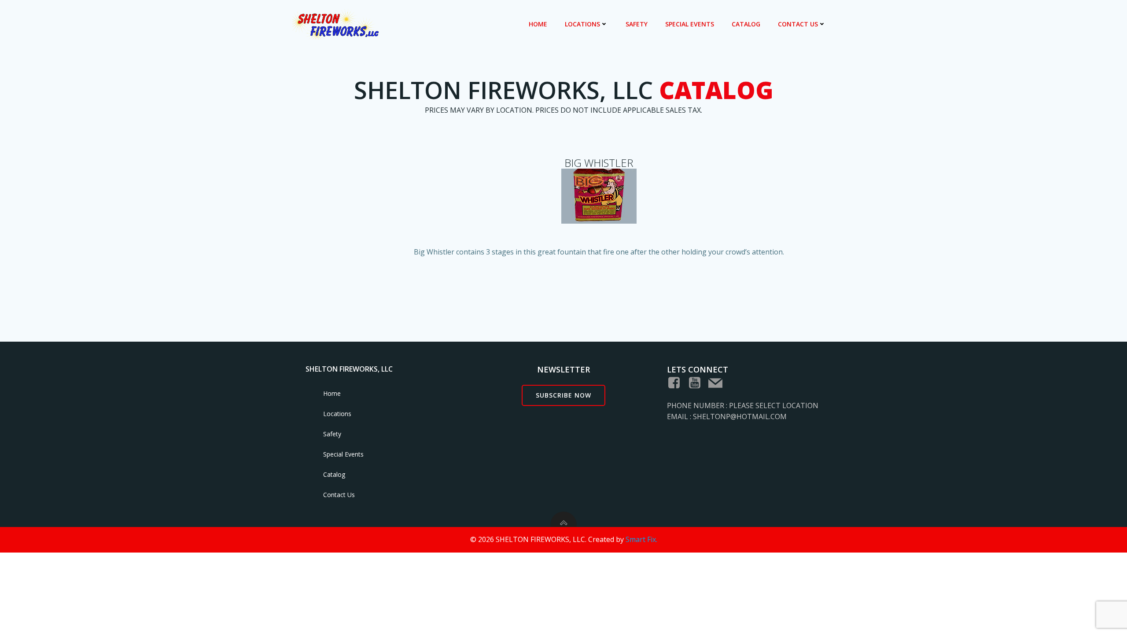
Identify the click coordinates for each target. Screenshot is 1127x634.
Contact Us (798, 24)
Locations (582, 24)
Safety (637, 24)
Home (538, 24)
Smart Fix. (641, 539)
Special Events (689, 24)
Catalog (746, 24)
